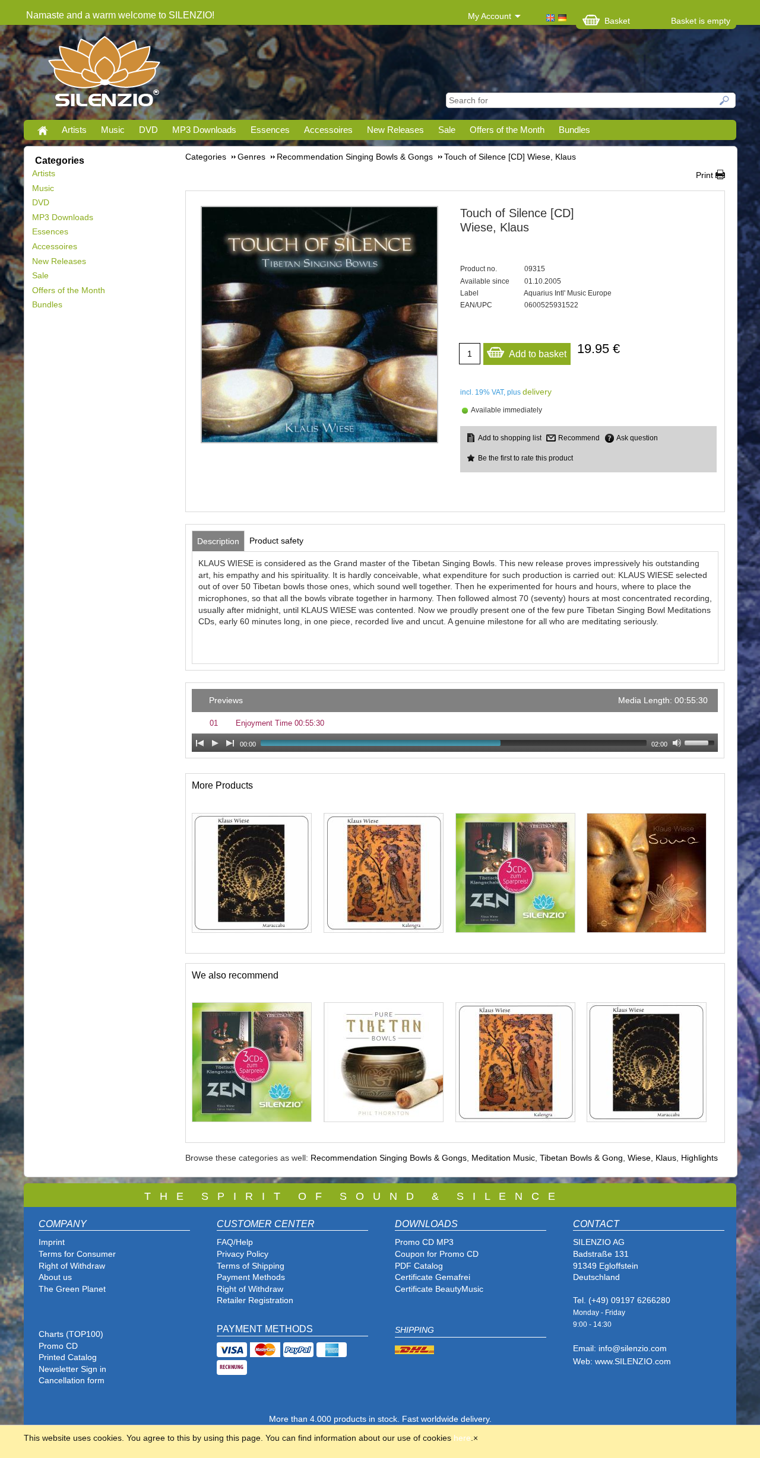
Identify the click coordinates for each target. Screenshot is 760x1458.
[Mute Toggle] (677, 743)
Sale (446, 130)
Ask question (637, 438)
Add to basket (537, 354)
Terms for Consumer (77, 1254)
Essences (270, 130)
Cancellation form (73, 1380)
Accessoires (328, 130)
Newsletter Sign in (72, 1369)
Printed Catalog (68, 1357)
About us (55, 1277)
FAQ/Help (235, 1242)
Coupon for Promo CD (437, 1254)
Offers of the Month (507, 130)
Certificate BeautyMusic (439, 1289)
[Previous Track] (199, 743)
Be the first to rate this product (525, 458)
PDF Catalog (419, 1265)
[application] (455, 720)
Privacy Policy (242, 1254)
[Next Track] (230, 743)
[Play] (215, 743)
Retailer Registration (255, 1300)
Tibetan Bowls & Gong (581, 1157)
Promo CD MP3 (424, 1242)
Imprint (52, 1242)
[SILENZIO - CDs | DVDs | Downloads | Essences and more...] (104, 74)
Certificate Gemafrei (432, 1277)
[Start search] (725, 100)
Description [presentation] (218, 541)
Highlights (699, 1157)
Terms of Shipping (250, 1265)
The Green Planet (72, 1289)
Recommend (579, 438)
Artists (74, 130)
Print (704, 175)
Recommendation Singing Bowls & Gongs (389, 1157)
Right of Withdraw (72, 1265)
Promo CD (58, 1346)
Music (113, 130)
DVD (148, 130)
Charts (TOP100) (71, 1334)
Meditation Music (503, 1157)
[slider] (701, 741)
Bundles (574, 130)
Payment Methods (251, 1277)
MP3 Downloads (204, 130)
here (462, 1438)
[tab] (218, 541)
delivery (537, 391)
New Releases (395, 130)
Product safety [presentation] (276, 540)
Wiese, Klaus (652, 1157)
